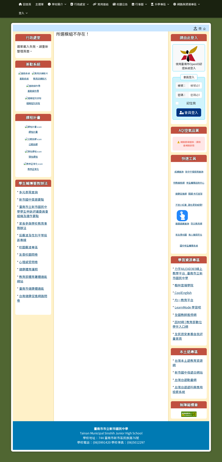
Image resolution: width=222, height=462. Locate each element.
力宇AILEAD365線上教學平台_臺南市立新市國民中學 (188, 273)
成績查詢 (178, 171)
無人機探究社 (195, 234)
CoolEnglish (183, 292)
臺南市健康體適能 (31, 288)
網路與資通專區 (187, 4)
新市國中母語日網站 (189, 372)
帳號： (182, 85)
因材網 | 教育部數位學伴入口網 (187, 324)
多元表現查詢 (28, 192)
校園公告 (122, 4)
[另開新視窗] (178, 167)
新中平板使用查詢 (194, 171)
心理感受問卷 (28, 262)
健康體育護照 (28, 269)
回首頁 (27, 4)
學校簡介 (57, 4)
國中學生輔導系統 (189, 245)
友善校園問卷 (28, 254)
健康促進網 (181, 193)
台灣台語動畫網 (185, 380)
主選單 (39, 4)
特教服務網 (179, 182)
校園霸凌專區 (28, 247)
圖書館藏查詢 (182, 223)
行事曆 (139, 4)
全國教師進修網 (186, 315)
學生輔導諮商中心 (195, 182)
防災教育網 (196, 223)
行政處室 (79, 4)
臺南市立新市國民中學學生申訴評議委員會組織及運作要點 (32, 211)
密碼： (182, 95)
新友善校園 (181, 234)
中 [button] (200, 28)
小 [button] (204, 28)
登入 (21, 13)
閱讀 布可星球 (195, 193)
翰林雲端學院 (184, 285)
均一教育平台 (183, 300)
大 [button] (195, 28)
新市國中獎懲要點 (31, 199)
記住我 (191, 103)
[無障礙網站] (189, 413)
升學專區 (160, 4)
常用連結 (103, 4)
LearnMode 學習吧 (188, 307)
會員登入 (191, 112)
